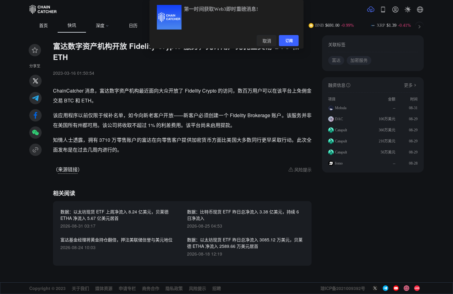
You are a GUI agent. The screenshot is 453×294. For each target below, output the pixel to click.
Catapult (341, 130)
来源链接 (68, 169)
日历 (133, 25)
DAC (339, 119)
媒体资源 (103, 288)
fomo (339, 163)
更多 (408, 85)
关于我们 (80, 288)
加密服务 (359, 60)
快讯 (71, 25)
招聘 (216, 288)
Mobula (340, 108)
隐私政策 (174, 288)
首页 (43, 25)
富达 (336, 60)
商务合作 (150, 288)
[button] (420, 9)
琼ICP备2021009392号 (342, 288)
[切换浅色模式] (407, 9)
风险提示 (197, 288)
